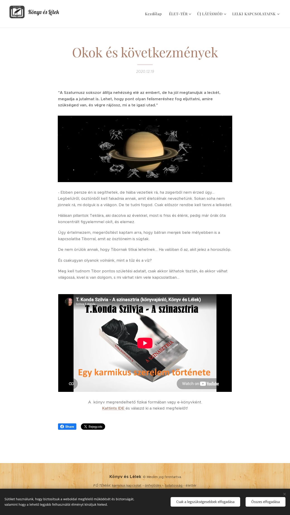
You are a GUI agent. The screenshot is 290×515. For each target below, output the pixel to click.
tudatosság (174, 485)
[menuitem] (154, 14)
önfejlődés (153, 485)
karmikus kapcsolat (127, 485)
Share (69, 426)
